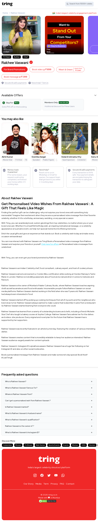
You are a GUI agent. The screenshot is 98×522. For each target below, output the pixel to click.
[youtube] (56, 475)
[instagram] (35, 475)
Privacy (54, 483)
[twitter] (49, 475)
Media (38, 483)
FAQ (62, 483)
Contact (70, 483)
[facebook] (42, 475)
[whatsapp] (63, 475)
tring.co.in (52, 495)
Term (46, 483)
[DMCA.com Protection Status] (47, 501)
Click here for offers (50, 244)
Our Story (29, 483)
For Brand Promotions (14, 69)
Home (5, 13)
